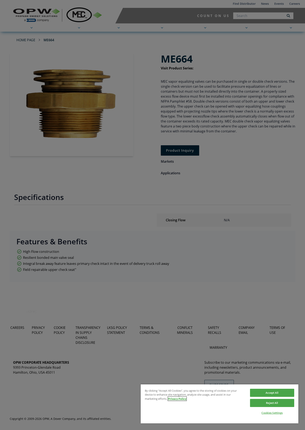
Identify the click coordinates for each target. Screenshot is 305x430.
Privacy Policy (177, 399)
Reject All (272, 403)
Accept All (272, 393)
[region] (219, 403)
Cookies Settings (272, 413)
